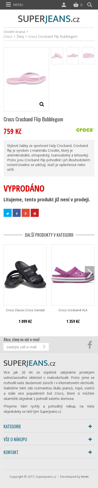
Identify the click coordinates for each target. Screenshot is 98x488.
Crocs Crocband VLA (73, 310)
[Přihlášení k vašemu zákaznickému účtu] (65, 5)
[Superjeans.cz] (49, 19)
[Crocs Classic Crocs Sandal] (25, 274)
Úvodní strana (14, 31)
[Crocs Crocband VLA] (72, 274)
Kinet (84, 476)
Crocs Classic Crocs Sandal (25, 310)
